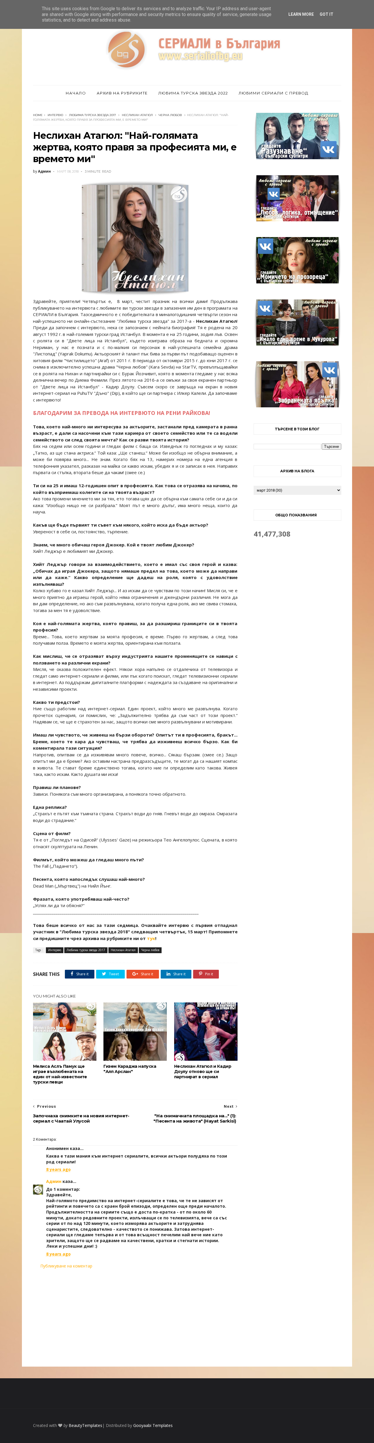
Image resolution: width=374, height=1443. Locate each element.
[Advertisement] (135, 1317)
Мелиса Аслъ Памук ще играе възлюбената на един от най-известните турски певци (60, 1074)
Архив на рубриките (122, 93)
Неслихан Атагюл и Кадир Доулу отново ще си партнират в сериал (202, 1071)
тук (151, 938)
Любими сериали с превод (273, 93)
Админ (53, 1181)
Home (38, 115)
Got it (326, 14)
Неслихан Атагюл (137, 115)
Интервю (55, 115)
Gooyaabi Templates (153, 1425)
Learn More (301, 14)
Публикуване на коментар (66, 1266)
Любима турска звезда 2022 (193, 93)
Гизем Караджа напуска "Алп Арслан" (129, 1069)
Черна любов (170, 115)
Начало (76, 93)
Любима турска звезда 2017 (92, 115)
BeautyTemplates (85, 1425)
